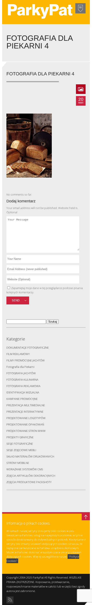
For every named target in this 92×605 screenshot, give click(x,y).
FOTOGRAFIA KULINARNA (22, 379)
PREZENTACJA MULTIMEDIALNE (25, 405)
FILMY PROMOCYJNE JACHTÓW (25, 360)
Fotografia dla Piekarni (20, 367)
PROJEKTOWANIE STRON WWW (26, 431)
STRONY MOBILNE (17, 463)
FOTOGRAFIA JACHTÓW (21, 373)
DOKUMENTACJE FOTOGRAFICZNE (27, 347)
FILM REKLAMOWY (18, 354)
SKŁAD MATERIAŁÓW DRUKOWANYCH (30, 456)
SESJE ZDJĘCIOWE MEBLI (21, 450)
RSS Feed (9, 600)
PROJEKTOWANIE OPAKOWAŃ (25, 424)
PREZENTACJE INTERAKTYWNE (24, 412)
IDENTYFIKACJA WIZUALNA (22, 392)
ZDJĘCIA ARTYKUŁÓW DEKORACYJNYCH (30, 476)
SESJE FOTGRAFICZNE (19, 444)
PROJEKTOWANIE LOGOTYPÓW (26, 418)
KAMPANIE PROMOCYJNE (22, 399)
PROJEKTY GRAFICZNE (20, 437)
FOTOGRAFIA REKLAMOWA (23, 386)
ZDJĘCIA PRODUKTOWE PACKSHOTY (29, 482)
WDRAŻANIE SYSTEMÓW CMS (24, 469)
